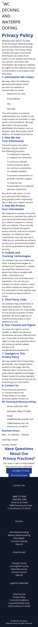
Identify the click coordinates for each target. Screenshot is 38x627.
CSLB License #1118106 (19, 606)
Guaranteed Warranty (19, 603)
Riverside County (19, 569)
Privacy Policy (19, 597)
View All (19, 544)
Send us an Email (19, 502)
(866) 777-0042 (19, 496)
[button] (33, 3)
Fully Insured (19, 594)
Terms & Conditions (19, 600)
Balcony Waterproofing (19, 535)
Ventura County (19, 572)
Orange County (19, 563)
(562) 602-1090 (19, 499)
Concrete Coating (19, 541)
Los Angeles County (19, 566)
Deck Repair (19, 538)
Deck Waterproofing (19, 532)
